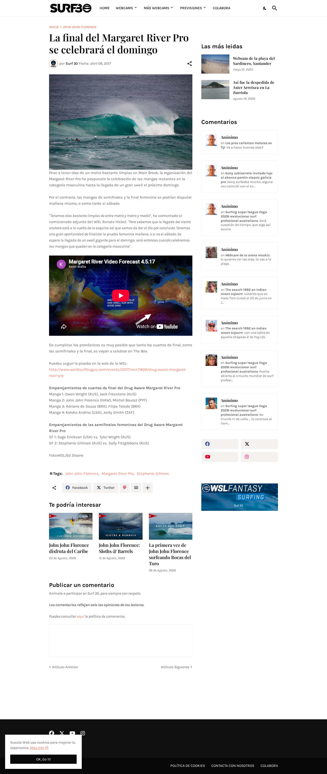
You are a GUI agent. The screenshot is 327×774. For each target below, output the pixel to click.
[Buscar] (273, 8)
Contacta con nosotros (232, 766)
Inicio (54, 27)
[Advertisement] (239, 601)
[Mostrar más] (148, 488)
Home (105, 8)
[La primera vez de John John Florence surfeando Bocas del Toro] (170, 526)
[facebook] (219, 444)
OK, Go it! (43, 759)
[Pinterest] (125, 488)
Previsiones (191, 8)
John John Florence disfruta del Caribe (69, 548)
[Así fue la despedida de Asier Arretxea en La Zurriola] (215, 89)
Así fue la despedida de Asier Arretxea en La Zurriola (253, 87)
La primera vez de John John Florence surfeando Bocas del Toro (170, 554)
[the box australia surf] (120, 122)
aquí (80, 616)
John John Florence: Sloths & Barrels (119, 548)
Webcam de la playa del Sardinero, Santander (254, 61)
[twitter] (259, 444)
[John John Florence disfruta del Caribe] (70, 526)
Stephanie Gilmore (153, 473)
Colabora (221, 8)
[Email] (136, 488)
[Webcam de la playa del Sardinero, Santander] (215, 64)
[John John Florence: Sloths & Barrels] (120, 526)
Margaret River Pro (117, 473)
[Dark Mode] (265, 8)
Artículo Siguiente (175, 667)
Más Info (37, 748)
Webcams (124, 8)
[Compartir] (189, 63)
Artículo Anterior (65, 667)
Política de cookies (187, 766)
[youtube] (219, 457)
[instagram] (259, 457)
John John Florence (79, 27)
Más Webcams (156, 8)
